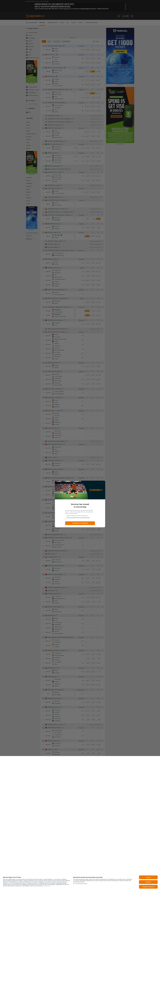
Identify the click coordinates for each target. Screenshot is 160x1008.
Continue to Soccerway (80, 523)
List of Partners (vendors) (80, 883)
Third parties (46, 885)
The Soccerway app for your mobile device (78, 517)
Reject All (148, 882)
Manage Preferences (148, 886)
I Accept (148, 877)
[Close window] (102, 483)
